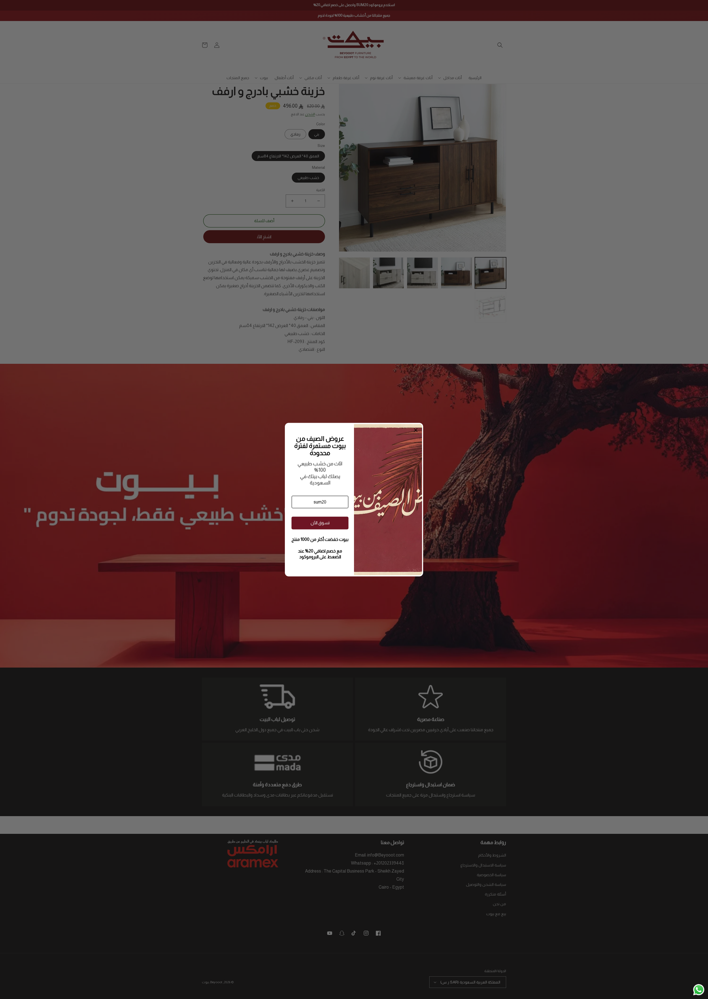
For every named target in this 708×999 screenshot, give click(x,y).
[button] (319, 501)
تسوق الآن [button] (320, 522)
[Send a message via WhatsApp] (698, 989)
